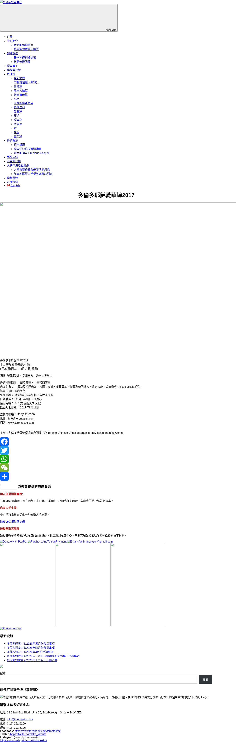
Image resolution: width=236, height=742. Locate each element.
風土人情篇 (21, 90)
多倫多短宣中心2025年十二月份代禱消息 (32, 660)
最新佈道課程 (22, 61)
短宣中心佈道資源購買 (27, 148)
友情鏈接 (12, 182)
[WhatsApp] (106, 459)
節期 (16, 115)
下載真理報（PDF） (26, 82)
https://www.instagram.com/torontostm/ (23, 740)
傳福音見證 (14, 70)
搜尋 (3, 673)
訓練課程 (12, 53)
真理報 (11, 74)
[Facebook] (106, 441)
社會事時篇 (21, 94)
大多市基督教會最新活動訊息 (32, 169)
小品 (16, 99)
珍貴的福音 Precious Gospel (31, 153)
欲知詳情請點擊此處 (12, 521)
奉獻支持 (12, 157)
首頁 (9, 36)
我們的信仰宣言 (23, 45)
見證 (16, 132)
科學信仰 (19, 107)
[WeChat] (106, 467)
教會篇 (18, 111)
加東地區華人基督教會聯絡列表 (33, 173)
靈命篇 (18, 136)
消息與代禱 (14, 161)
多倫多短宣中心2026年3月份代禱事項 (30, 651)
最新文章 (19, 78)
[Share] (106, 476)
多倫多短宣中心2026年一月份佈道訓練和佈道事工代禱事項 (43, 656)
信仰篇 (18, 86)
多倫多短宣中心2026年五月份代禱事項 (31, 643)
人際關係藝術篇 (23, 103)
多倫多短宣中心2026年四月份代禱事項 (31, 647)
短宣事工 (12, 65)
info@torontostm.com (20, 719)
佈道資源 (12, 140)
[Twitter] (106, 450)
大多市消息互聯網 (18, 165)
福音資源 (19, 144)
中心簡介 (12, 40)
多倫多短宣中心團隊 (26, 49)
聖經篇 (18, 123)
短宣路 (18, 119)
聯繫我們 (12, 177)
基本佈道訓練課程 (25, 57)
